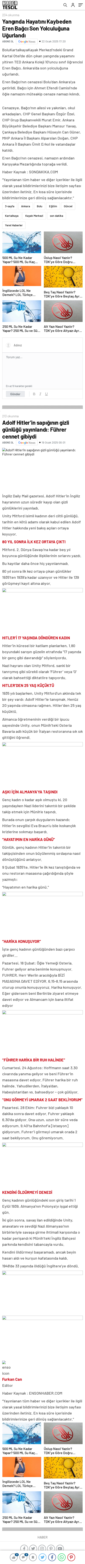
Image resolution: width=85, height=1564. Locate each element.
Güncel (68, 206)
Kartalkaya (12, 215)
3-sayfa (9, 206)
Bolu (39, 206)
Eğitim (53, 206)
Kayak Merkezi (34, 215)
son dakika (56, 215)
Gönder (15, 394)
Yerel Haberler (14, 225)
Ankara (25, 206)
